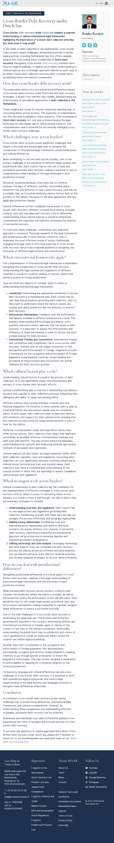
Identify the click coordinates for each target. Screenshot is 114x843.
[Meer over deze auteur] (89, 21)
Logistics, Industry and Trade (94, 61)
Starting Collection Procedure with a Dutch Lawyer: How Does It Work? (95, 103)
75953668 (17, 802)
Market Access (39, 806)
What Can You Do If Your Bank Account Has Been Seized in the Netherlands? (94, 178)
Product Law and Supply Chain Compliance (40, 787)
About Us (63, 768)
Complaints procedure (69, 801)
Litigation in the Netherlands (94, 58)
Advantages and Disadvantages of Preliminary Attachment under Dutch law (95, 120)
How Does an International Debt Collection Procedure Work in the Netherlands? (94, 149)
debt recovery (27, 32)
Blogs (61, 777)
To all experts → (88, 79)
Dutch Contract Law (90, 56)
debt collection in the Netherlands (39, 49)
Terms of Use (65, 815)
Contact (62, 782)
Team (61, 772)
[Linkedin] (95, 45)
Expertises (38, 761)
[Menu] (108, 3)
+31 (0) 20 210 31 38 (17, 790)
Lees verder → (89, 111)
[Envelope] (84, 45)
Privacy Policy (65, 820)
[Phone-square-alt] (90, 45)
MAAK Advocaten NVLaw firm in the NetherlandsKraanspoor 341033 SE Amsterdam (15, 777)
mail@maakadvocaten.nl (16, 797)
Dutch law (48, 32)
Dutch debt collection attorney (31, 74)
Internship (63, 825)
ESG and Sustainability (42, 810)
